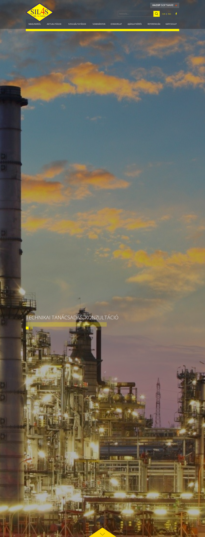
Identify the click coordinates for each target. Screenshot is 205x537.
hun (163, 14)
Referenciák (154, 24)
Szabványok (99, 24)
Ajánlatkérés (135, 24)
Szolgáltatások (77, 24)
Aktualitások (54, 24)
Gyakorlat (116, 24)
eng (169, 14)
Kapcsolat (171, 24)
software (163, 5)
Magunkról (34, 24)
